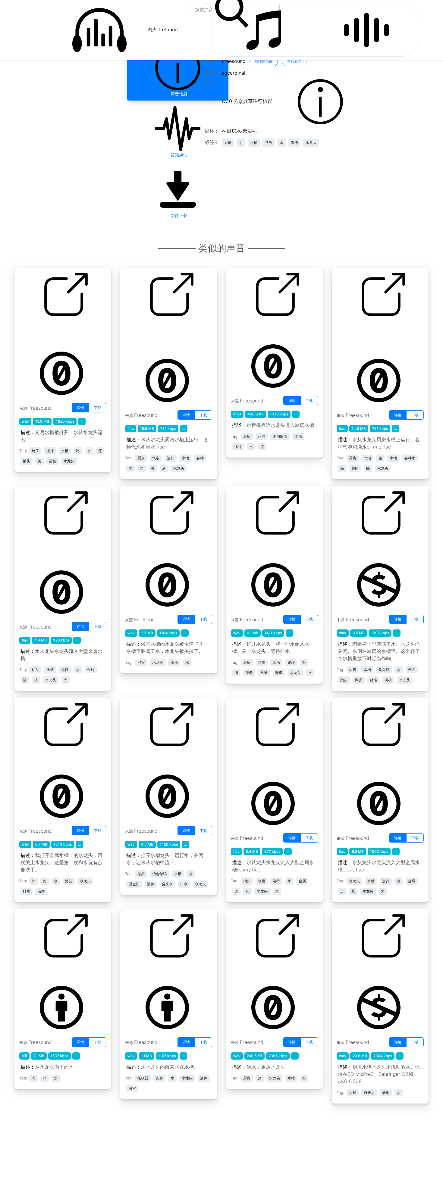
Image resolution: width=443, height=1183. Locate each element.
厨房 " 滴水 (30, 971)
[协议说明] (320, 101)
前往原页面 (264, 61)
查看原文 (294, 61)
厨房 (227, 142)
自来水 (343, 971)
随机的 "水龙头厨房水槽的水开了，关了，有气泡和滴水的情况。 (157, 336)
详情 (80, 407)
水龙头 (311, 142)
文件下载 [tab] (177, 215)
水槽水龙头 (137, 759)
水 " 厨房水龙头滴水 (252, 971)
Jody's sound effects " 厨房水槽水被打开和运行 (53, 333)
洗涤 (294, 142)
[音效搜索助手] (366, 30)
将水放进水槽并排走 (252, 548)
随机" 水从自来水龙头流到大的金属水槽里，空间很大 (266, 763)
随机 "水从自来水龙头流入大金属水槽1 (54, 551)
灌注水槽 (134, 548)
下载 (97, 407)
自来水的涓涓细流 (250, 329)
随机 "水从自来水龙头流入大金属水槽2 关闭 (371, 763)
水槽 (253, 142)
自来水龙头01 (140, 971)
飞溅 (268, 142)
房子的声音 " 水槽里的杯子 (365, 548)
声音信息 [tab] (177, 93)
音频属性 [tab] (177, 154)
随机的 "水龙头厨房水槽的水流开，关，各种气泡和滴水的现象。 (369, 336)
